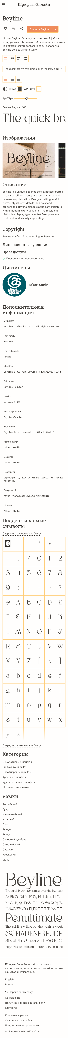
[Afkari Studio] (14, 285)
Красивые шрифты (14, 777)
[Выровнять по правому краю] (19, 79)
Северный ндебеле (14, 839)
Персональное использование (25, 258)
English (9, 979)
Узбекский (9, 854)
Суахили (8, 849)
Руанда (7, 829)
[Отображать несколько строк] (19, 58)
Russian (9, 984)
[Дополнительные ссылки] (55, 29)
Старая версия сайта (18, 1020)
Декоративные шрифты (17, 761)
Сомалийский (11, 844)
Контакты (11, 1007)
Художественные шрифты (19, 782)
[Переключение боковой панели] (4, 4)
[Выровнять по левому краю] (6, 79)
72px (10, 98)
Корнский (9, 819)
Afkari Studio (29, 49)
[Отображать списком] (6, 58)
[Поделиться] (22, 28)
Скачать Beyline (39, 29)
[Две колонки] (12, 58)
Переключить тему (21, 992)
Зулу (5, 809)
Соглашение (12, 997)
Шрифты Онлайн (34, 4)
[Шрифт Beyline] (34, 908)
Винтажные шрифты (15, 767)
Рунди (6, 834)
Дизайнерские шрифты (17, 772)
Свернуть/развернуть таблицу (22, 533)
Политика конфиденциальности (25, 1002)
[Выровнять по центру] (12, 79)
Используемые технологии (22, 1025)
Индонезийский (12, 814)
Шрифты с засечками (16, 787)
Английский (10, 804)
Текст (12, 89)
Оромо (7, 824)
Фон (32, 89)
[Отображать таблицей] (25, 58)
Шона (6, 859)
